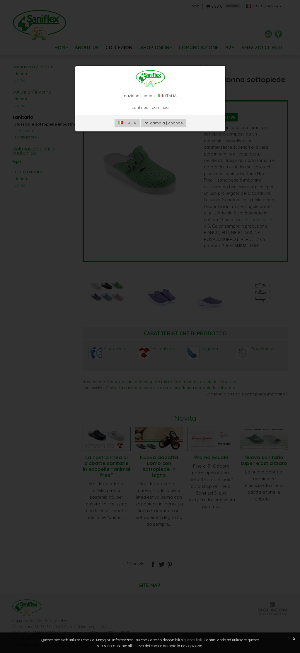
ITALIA (130, 123)
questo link (193, 639)
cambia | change (166, 123)
